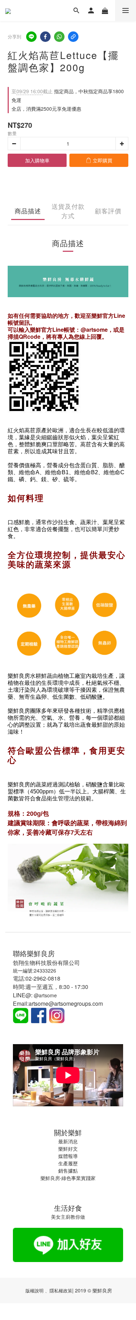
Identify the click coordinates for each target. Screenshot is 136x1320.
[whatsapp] (59, 36)
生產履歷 (68, 1163)
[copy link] (73, 36)
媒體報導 (68, 1155)
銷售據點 (68, 1170)
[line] (31, 36)
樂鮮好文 (68, 1148)
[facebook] (45, 36)
